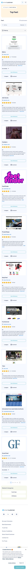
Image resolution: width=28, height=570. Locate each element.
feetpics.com (7, 144)
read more (20, 65)
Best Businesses (6, 524)
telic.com (6, 368)
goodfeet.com (7, 455)
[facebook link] (4, 514)
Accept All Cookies (20, 567)
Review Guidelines (7, 531)
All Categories (5, 7)
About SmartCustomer (8, 534)
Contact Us (5, 537)
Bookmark (14, 76)
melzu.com (6, 54)
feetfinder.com (7, 188)
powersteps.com (7, 234)
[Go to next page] (20, 482)
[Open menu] (25, 2)
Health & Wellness (12, 7)
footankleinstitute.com (9, 411)
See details (4, 68)
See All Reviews (14, 72)
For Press (4, 541)
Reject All (21, 563)
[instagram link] (12, 514)
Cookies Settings (12, 563)
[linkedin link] (16, 514)
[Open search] (22, 2)
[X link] (8, 514)
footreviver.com (7, 324)
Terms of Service (9, 559)
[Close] (25, 549)
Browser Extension (7, 521)
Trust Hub (4, 528)
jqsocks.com (6, 100)
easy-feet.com (7, 280)
